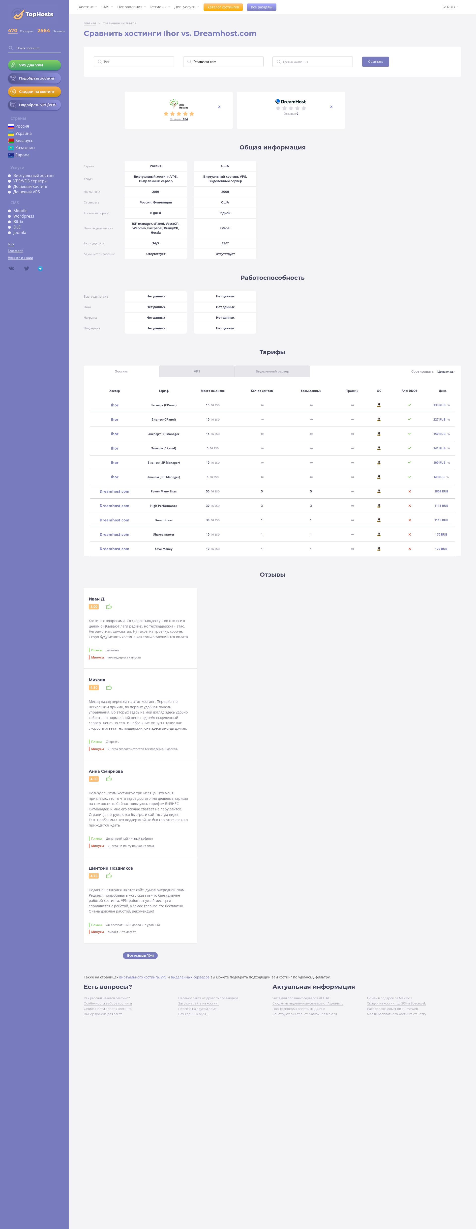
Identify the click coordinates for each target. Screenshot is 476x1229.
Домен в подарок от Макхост (389, 998)
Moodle (20, 210)
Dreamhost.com (114, 491)
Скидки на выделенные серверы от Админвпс (307, 1003)
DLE (17, 227)
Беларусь (24, 140)
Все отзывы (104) (140, 955)
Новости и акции (20, 258)
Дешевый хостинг (30, 186)
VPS (164, 977)
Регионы (158, 7)
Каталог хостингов (223, 7)
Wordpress (23, 216)
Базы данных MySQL (193, 1014)
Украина (23, 133)
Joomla (19, 232)
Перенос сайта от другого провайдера (208, 998)
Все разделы (261, 7)
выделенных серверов (190, 977)
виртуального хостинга (139, 977)
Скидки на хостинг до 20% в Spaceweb (396, 1003)
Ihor (115, 405)
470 (13, 30)
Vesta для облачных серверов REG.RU (301, 998)
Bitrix (18, 221)
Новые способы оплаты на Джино (298, 1009)
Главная (90, 23)
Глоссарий (15, 251)
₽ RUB (449, 7)
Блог (11, 244)
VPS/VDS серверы (30, 181)
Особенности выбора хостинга (108, 1003)
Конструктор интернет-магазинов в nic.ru (304, 1014)
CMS (105, 7)
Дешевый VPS (26, 192)
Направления (129, 7)
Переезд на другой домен (198, 1009)
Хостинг (86, 7)
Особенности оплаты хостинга (108, 1009)
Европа (22, 155)
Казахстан (25, 147)
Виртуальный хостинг (34, 175)
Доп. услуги (185, 7)
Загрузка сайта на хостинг (198, 1003)
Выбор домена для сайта (103, 1014)
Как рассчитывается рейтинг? (107, 998)
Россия (22, 126)
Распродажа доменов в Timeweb (392, 1009)
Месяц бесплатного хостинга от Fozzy (396, 1014)
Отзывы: (179, 119)
